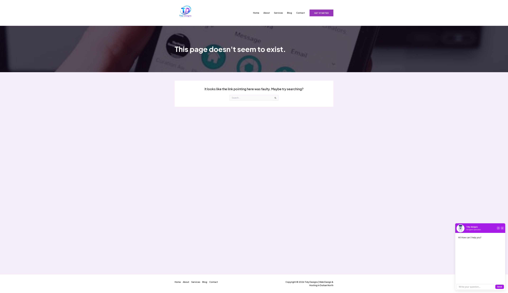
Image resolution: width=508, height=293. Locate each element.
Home (256, 12)
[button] (322, 13)
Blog (289, 12)
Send (499, 286)
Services (278, 12)
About (266, 12)
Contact (300, 12)
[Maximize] (498, 228)
